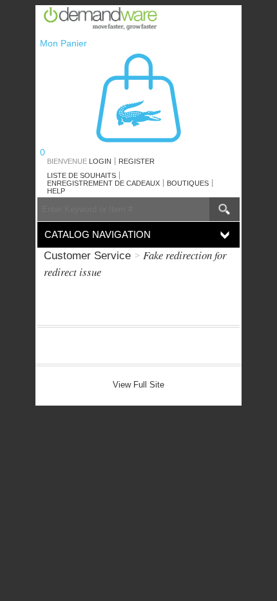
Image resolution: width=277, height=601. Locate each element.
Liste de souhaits (81, 175)
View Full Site (138, 384)
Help (56, 191)
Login (100, 161)
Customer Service (87, 256)
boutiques (188, 183)
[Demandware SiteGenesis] (105, 21)
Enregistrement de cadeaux (103, 183)
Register (137, 161)
